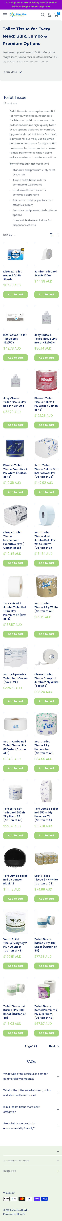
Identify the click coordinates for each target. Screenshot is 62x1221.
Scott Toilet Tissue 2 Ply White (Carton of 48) (46, 607)
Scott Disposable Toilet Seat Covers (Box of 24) (15, 678)
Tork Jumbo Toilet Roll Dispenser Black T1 (15, 879)
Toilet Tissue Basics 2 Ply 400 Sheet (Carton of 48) (45, 944)
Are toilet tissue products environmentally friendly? (19, 1126)
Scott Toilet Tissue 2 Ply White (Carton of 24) (46, 879)
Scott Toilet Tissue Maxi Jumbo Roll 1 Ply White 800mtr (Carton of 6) (44, 540)
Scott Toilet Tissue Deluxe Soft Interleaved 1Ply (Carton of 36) (46, 471)
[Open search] (43, 15)
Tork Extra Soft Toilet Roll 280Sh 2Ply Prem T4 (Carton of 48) (14, 814)
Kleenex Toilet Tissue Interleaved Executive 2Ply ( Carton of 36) (13, 540)
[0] (56, 15)
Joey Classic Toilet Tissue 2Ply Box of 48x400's (14, 402)
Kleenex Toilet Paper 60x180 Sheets (12, 275)
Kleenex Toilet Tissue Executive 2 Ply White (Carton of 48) (15, 471)
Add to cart (15, 294)
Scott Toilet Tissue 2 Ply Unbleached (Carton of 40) (44, 747)
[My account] (49, 15)
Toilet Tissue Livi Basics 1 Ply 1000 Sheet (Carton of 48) (14, 1012)
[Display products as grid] (51, 234)
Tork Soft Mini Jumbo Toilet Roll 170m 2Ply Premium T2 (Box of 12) (14, 611)
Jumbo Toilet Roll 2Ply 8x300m (45, 273)
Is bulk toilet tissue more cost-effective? (22, 1109)
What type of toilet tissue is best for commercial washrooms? (25, 1076)
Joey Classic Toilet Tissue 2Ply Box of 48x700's (45, 338)
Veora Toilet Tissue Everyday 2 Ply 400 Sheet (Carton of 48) (15, 944)
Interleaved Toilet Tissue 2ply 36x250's (15, 338)
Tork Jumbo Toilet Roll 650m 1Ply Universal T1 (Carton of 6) (46, 814)
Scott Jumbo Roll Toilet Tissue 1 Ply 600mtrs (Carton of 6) (14, 747)
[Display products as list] (57, 234)
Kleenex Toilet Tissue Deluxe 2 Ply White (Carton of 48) (46, 404)
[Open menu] (5, 14)
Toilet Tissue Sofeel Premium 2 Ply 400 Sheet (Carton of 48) (45, 1012)
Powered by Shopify (14, 1214)
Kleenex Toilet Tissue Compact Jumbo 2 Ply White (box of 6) (46, 680)
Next (52, 1046)
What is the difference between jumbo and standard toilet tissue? (27, 1093)
